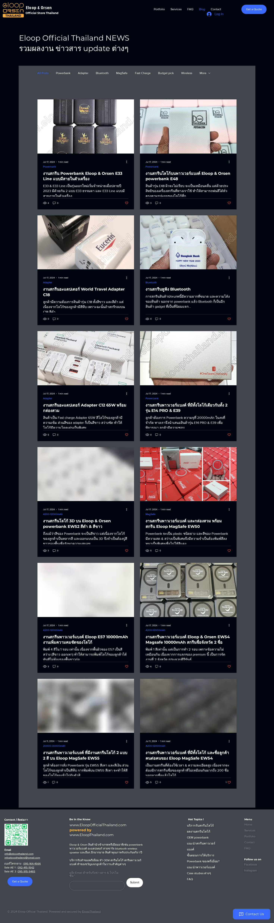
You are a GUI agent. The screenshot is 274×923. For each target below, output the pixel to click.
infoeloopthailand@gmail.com (22, 857)
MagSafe (121, 73)
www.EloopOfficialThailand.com (98, 825)
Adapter (83, 73)
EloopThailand (91, 911)
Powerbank (63, 73)
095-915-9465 (26, 871)
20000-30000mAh (54, 745)
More (203, 73)
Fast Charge (143, 73)
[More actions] (128, 162)
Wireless (186, 73)
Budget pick (166, 73)
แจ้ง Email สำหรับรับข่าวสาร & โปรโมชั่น (94, 874)
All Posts (42, 73)
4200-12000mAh (53, 514)
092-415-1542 (26, 867)
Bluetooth (102, 73)
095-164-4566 (32, 863)
